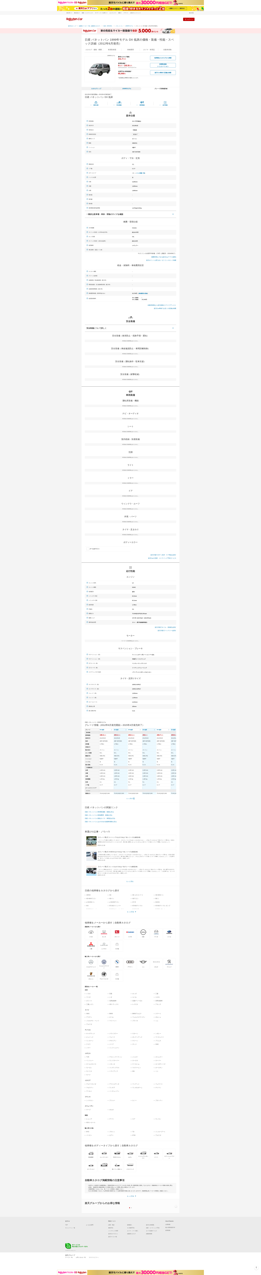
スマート (158, 1013)
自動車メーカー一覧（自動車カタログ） (90, 26)
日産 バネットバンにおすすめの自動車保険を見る (101, 821)
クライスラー (113, 1033)
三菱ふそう (89, 1004)
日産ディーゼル (137, 1001)
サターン (135, 1033)
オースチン (159, 1067)
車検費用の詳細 (143, 293)
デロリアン (112, 1040)
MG (133, 1071)
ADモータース (90, 1122)
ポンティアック (137, 1037)
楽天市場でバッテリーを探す (167, 630)
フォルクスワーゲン (138, 1017)
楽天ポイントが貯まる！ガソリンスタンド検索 (161, 260)
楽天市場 (191, 13)
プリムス (158, 1040)
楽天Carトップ (72, 26)
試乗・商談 (111, 1225)
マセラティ (89, 1087)
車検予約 (110, 1228)
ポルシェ (158, 1017)
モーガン (89, 1067)
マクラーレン (136, 1067)
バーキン (89, 1135)
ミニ (156, 1020)
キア (133, 1119)
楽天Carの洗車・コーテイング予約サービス (162, 558)
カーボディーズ (160, 1064)
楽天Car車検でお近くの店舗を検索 (165, 308)
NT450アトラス (137, 905)
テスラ (88, 1044)
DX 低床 (102, 729)
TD (133, 1131)
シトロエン (89, 1100)
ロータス (135, 1060)
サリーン (135, 1040)
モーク (88, 1075)
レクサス (135, 1004)
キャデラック (90, 1033)
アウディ (89, 1017)
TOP (66, 1225)
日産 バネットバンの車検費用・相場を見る (98, 815)
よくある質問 (89, 1225)
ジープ (111, 1044)
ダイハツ (89, 1001)
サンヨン (158, 1119)
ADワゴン (135, 898)
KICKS (157, 902)
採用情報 (167, 1230)
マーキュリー (159, 1037)
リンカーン (89, 1040)
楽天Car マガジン (113, 1233)
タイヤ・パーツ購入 (132, 1231)
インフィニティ (114, 1048)
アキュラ (158, 1004)
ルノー (134, 1100)
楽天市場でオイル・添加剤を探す (165, 627)
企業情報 (167, 1224)
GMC (157, 1044)
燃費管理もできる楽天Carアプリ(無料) (163, 257)
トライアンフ (113, 1071)
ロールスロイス (91, 1064)
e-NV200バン (90, 902)
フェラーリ (159, 1084)
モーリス (89, 1071)
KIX (87, 905)
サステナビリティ (94, 1257)
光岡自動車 (112, 1001)
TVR (87, 1057)
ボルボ (111, 1109)
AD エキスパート (137, 895)
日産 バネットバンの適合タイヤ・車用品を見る (100, 818)
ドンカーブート (160, 1131)
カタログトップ (96, 88)
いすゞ (111, 997)
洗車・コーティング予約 (152, 1228)
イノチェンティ (114, 1091)
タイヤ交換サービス (151, 1231)
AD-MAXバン (159, 895)
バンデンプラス (114, 1067)
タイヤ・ (149, 49)
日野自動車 (159, 1001)
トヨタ (88, 993)
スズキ (157, 997)
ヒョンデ (89, 1119)
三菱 (156, 993)
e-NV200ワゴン (114, 902)
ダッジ (134, 1044)
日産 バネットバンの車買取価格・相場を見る (99, 812)
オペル (111, 1017)
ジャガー (135, 1057)
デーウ (111, 1119)
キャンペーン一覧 (70, 1228)
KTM (133, 1135)
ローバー (158, 1060)
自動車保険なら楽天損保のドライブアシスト (162, 305)
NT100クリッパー (115, 905)
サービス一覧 (69, 1257)
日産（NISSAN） (108, 26)
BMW (111, 1013)
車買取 (112, 49)
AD (110, 895)
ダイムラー (159, 1057)
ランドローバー (114, 1060)
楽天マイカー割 (112, 1236)
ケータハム (135, 1064)
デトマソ (158, 1087)
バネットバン (119, 26)
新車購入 (129, 1225)
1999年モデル (129, 26)
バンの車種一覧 (140, 173)
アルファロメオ (91, 1084)
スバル (134, 997)
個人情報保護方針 (170, 1227)
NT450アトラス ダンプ (162, 905)
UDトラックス (113, 1004)
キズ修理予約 (130, 1228)
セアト (111, 1135)
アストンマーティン (115, 1057)
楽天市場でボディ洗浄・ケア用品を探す (163, 555)
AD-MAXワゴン (91, 898)
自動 (167, 49)
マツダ (88, 997)
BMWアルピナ (137, 1013)
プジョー (112, 1100)
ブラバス (135, 1020)
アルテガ (89, 1024)
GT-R (134, 902)
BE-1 (157, 898)
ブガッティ (159, 1100)
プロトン (112, 1131)
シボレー (158, 1033)
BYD (87, 1131)
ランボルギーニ (137, 1087)
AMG (88, 1013)
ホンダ (134, 993)
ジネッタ (112, 1064)
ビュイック (89, 1037)
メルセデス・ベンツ (92, 1020)
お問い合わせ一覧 (81, 1257)
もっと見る (129, 798)
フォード (112, 1037)
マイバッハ (112, 1020)
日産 (110, 993)
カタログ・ (93, 49)
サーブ (88, 1109)
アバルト (89, 1091)
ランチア (112, 1087)
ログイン (190, 19)
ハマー (88, 1048)
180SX (88, 895)
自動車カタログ (131, 1233)
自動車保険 (149, 1233)
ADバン (111, 898)
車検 (130, 49)
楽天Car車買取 (150, 1225)
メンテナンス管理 (113, 1231)
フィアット (135, 1084)
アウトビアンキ (114, 1084)
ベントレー (89, 1060)
